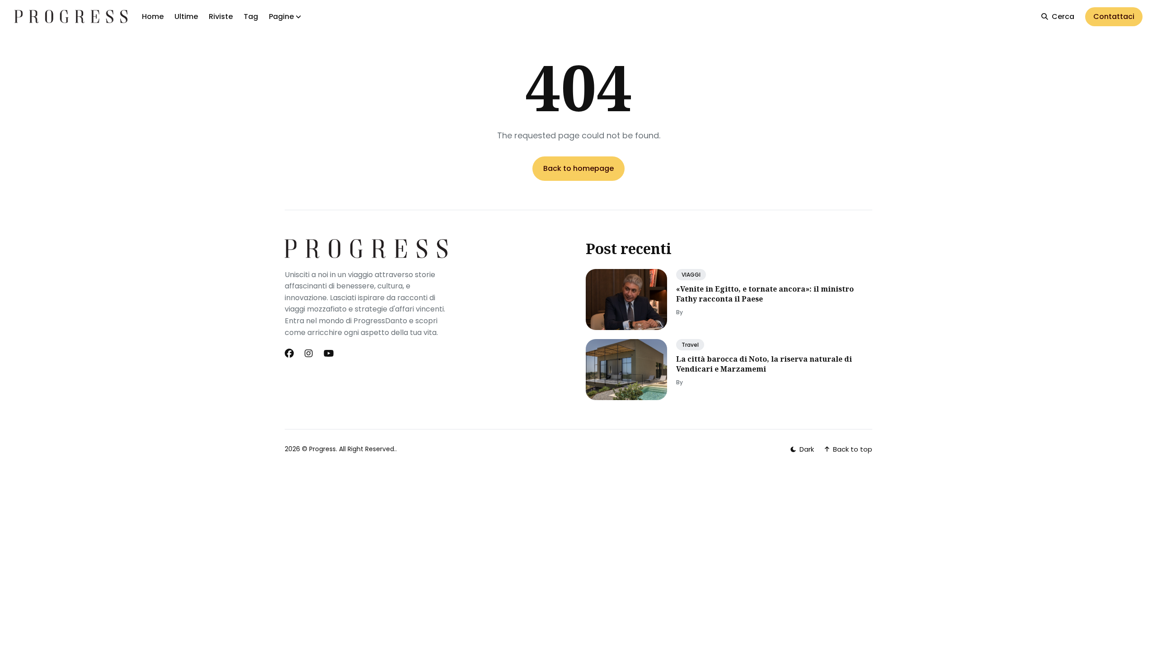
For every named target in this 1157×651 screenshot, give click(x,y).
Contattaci (1113, 16)
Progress (322, 448)
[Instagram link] (309, 353)
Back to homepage (578, 168)
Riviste (221, 16)
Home (153, 16)
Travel (690, 345)
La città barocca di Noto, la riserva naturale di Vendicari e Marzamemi (764, 364)
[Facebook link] (290, 353)
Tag (251, 16)
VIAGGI (691, 274)
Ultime (186, 16)
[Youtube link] (329, 353)
